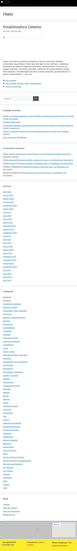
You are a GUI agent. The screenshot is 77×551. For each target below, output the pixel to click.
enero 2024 (7, 253)
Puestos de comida (11, 430)
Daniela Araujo (9, 160)
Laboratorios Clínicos (11, 386)
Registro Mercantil (10, 440)
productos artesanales (12, 423)
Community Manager (11, 341)
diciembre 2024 (9, 226)
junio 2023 (7, 274)
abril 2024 (7, 243)
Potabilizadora (35, 83)
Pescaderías (8, 413)
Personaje (7, 410)
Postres (6, 420)
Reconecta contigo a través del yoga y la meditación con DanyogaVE (45, 160)
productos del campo (11, 427)
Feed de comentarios (11, 511)
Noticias (6, 399)
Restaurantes (8, 447)
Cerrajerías (7, 331)
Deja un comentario (13, 87)
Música (6, 396)
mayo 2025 (7, 219)
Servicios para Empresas (13, 464)
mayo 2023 (7, 277)
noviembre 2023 (9, 260)
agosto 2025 (8, 209)
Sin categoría (11, 80)
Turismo (6, 485)
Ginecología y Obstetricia (13, 372)
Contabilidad (8, 345)
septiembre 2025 (10, 206)
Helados (6, 379)
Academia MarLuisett (11, 122)
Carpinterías (8, 324)
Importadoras (8, 382)
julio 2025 (7, 212)
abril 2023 (7, 281)
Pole (5, 416)
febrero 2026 (8, 199)
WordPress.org (9, 515)
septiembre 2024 (10, 233)
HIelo (27, 83)
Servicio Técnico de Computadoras (17, 461)
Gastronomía (8, 365)
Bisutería (6, 321)
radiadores (7, 433)
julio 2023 (7, 270)
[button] (54, 2)
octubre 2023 (8, 263)
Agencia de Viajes (10, 307)
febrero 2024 (8, 250)
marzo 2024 (8, 246)
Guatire (21, 83)
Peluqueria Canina (10, 406)
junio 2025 (7, 216)
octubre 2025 (8, 202)
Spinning (6, 474)
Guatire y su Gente (10, 376)
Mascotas (7, 389)
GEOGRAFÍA (8, 369)
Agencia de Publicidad (12, 304)
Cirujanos (7, 335)
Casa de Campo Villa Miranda (15, 137)
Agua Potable (11, 83)
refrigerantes (8, 437)
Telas (5, 481)
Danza (5, 348)
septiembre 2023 (10, 267)
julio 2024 (7, 236)
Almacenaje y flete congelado (15, 311)
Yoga (5, 488)
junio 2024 (7, 240)
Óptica (5, 403)
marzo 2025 (8, 223)
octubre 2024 (8, 229)
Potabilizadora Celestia (22, 27)
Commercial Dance (10, 338)
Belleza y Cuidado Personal (14, 318)
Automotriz (7, 314)
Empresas (7, 358)
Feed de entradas (10, 508)
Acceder (6, 504)
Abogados (7, 297)
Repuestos (7, 444)
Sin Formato (8, 471)
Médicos (6, 393)
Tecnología (7, 478)
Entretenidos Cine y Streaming (15, 362)
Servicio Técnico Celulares (13, 457)
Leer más (28, 74)
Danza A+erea (9, 352)
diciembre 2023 (9, 257)
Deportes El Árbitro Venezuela (15, 355)
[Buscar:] (18, 98)
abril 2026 (7, 192)
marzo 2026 (8, 195)
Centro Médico (9, 328)
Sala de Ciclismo (9, 450)
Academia (7, 301)
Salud (5, 454)
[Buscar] (36, 98)
